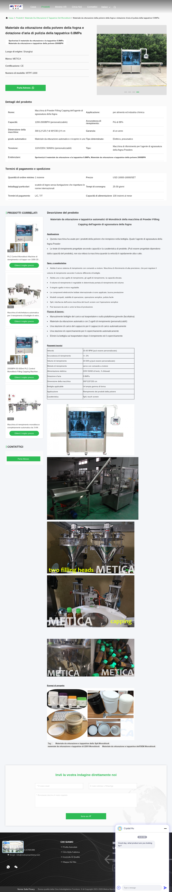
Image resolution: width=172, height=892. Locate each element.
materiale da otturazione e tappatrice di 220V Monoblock (74, 746)
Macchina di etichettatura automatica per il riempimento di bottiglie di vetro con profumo (23, 315)
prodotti (19, 18)
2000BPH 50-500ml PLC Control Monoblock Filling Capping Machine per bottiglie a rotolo (24, 371)
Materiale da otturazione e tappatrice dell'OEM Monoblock (128, 746)
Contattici (92, 7)
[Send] (165, 888)
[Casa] (16, 7)
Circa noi (77, 7)
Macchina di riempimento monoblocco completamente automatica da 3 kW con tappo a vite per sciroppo (23, 427)
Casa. (11, 18)
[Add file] (119, 888)
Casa (33, 7)
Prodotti (45, 7)
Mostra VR (61, 7)
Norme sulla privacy (26, 889)
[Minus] (165, 828)
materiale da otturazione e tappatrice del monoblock (48, 18)
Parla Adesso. (24, 88)
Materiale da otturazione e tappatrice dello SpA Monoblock (82, 743)
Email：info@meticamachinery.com (24, 855)
